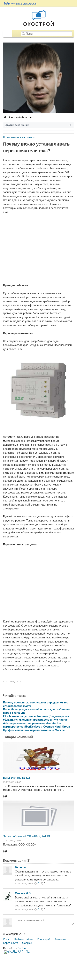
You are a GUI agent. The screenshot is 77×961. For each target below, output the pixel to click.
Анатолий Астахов (20, 117)
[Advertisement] (38, 246)
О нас (6, 939)
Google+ (27, 942)
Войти (7, 3)
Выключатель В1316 (16, 777)
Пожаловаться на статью (18, 137)
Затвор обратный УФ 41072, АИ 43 (26, 836)
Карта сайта (10, 942)
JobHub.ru (24, 948)
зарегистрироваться (25, 3)
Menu (7, 34)
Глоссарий (43, 939)
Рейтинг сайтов (23, 939)
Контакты (60, 939)
